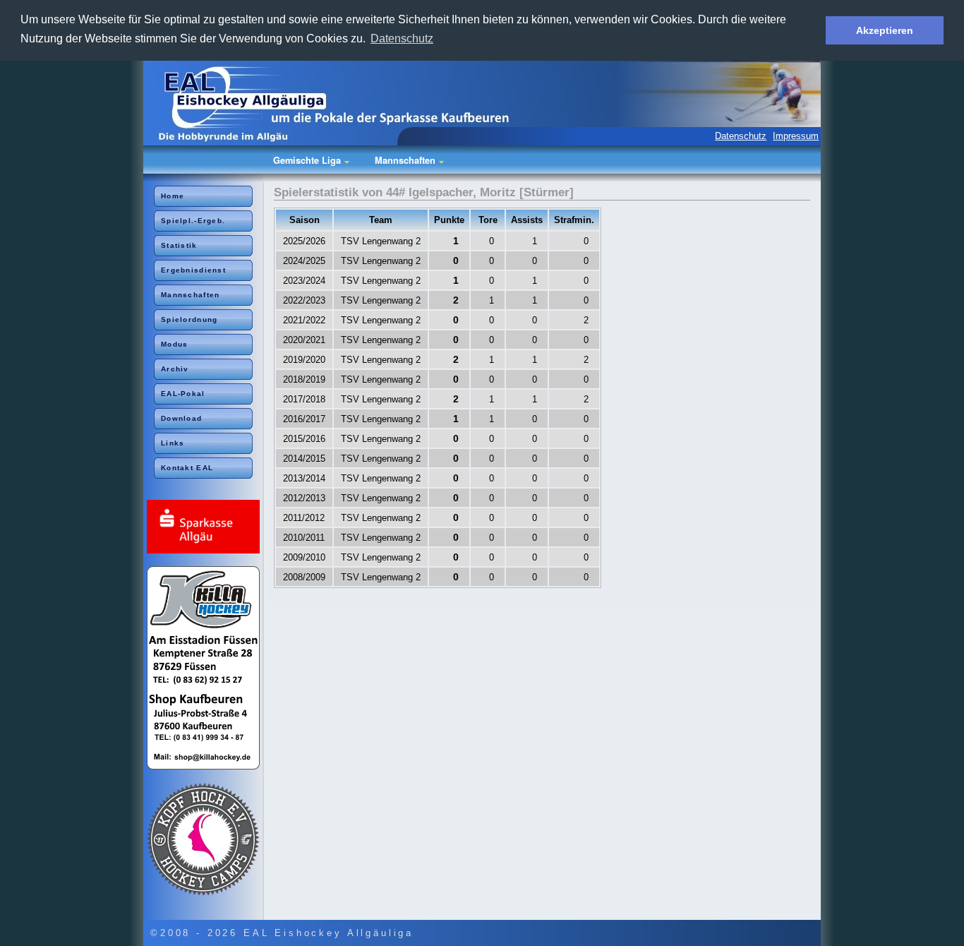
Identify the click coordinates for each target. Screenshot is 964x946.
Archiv (175, 369)
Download (181, 418)
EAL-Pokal (183, 393)
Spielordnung (189, 319)
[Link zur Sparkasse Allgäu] (205, 528)
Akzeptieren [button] (884, 30)
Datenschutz (740, 136)
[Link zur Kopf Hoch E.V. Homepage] (205, 840)
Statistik (179, 245)
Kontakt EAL (187, 468)
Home (172, 196)
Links (172, 443)
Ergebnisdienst (193, 270)
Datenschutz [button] (401, 38)
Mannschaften (190, 295)
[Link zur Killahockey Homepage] (205, 669)
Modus (174, 344)
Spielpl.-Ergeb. (193, 220)
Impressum (796, 136)
